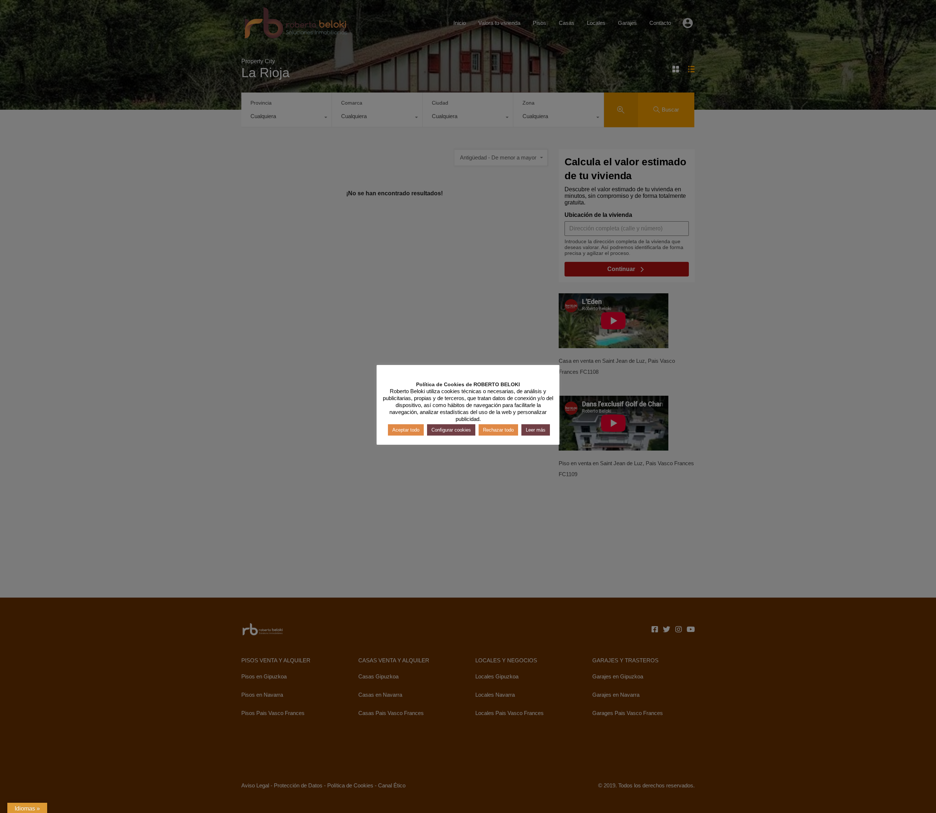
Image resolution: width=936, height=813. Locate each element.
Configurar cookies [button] (451, 429)
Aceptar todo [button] (405, 429)
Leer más (536, 429)
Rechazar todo (498, 429)
